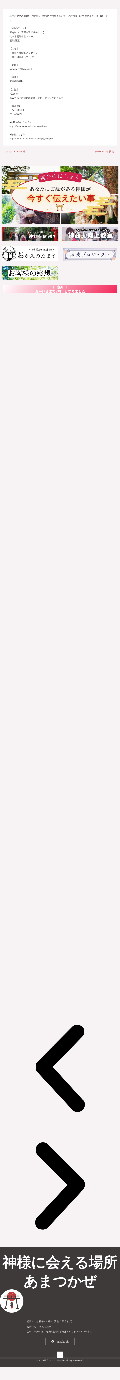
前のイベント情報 (14, 151)
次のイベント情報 (106, 151)
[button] (60, 1069)
